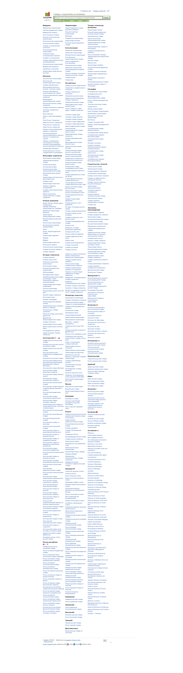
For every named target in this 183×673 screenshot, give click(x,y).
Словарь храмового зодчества (97, 171)
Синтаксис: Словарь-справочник (75, 288)
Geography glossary (94, 489)
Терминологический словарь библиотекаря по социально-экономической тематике (97, 234)
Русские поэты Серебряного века (75, 334)
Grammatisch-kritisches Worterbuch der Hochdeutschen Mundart (75, 490)
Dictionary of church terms (96, 526)
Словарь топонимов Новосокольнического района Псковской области (97, 146)
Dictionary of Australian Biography (98, 519)
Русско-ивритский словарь (96, 381)
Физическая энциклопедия (73, 50)
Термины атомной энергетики (97, 71)
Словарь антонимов (71, 247)
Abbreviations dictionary (95, 446)
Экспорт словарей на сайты (49, 644)
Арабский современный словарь (98, 369)
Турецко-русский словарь (73, 623)
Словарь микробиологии (50, 85)
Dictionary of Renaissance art (96, 553)
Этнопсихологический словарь (97, 104)
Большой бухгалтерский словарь (98, 224)
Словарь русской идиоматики (74, 242)
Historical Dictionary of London (97, 515)
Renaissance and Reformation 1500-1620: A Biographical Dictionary (97, 549)
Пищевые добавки (71, 454)
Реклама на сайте (76, 640)
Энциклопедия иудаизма (50, 235)
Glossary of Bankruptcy (95, 464)
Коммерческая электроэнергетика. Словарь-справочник (74, 457)
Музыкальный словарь (72, 389)
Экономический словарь (95, 221)
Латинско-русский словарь (96, 391)
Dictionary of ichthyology (95, 480)
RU (108, 11)
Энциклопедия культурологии (74, 352)
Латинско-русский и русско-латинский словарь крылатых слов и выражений (97, 399)
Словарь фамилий (49, 257)
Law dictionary (92, 457)
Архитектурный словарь (95, 169)
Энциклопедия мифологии (51, 242)
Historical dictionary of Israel (96, 496)
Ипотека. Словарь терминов (96, 240)
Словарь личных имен (50, 259)
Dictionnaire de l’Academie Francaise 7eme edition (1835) (96, 294)
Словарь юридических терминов (98, 214)
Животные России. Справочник (52, 122)
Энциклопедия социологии (51, 183)
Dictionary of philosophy (95, 466)
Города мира (69, 80)
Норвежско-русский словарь (74, 599)
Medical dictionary (93, 473)
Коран (45, 229)
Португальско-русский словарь (97, 358)
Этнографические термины (51, 330)
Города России (92, 106)
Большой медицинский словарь (53, 30)
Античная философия (50, 167)
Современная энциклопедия (74, 38)
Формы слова (69, 240)
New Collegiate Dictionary (95, 437)
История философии (49, 164)
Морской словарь (93, 60)
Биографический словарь (51, 274)
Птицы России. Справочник (51, 125)
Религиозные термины (50, 244)
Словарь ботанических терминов (53, 107)
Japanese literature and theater (97, 580)
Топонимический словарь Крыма (98, 132)
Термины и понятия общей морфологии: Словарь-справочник (73, 273)
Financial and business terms (96, 459)
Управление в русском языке (74, 96)
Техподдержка (67, 640)
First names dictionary (94, 452)
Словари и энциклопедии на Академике (69, 14)
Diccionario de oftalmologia (96, 320)
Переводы (67, 20)
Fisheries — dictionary (94, 613)
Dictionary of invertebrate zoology (98, 482)
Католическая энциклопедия (52, 223)
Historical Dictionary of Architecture (98, 607)
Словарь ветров (70, 77)
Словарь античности (49, 322)
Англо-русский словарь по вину (52, 518)
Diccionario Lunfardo (94, 337)
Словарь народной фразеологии (75, 211)
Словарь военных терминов (74, 439)
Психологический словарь (51, 43)
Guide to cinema (93, 586)
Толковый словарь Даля (72, 114)
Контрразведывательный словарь (75, 436)
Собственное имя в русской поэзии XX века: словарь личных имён (75, 338)
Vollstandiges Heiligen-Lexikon (74, 482)
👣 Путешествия (48, 641)
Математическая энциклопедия (75, 55)
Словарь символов (49, 251)
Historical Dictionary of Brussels (97, 517)
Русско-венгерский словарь (73, 617)
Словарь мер (92, 204)
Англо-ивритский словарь (96, 386)
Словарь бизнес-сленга (95, 238)
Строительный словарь (95, 166)
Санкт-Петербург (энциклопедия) (98, 111)
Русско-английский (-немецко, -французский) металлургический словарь (98, 56)
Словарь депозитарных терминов (98, 263)
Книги (76, 20)
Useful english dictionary (95, 435)
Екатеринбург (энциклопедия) (97, 113)
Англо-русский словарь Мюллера (53, 368)
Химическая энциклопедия (73, 52)
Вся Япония (91, 120)
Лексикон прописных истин (73, 372)
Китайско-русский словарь (96, 418)
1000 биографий (48, 272)
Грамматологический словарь (74, 102)
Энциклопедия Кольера (72, 40)
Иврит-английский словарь (96, 383)
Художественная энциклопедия (75, 350)
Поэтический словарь (72, 310)
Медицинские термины (50, 32)
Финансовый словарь (94, 217)
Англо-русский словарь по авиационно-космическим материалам (51, 444)
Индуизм (45, 238)
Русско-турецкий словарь (73, 625)
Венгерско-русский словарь (73, 615)
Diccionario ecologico (94, 329)
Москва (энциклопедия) (95, 109)
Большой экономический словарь (98, 219)
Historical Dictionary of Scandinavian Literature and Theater (96, 575)
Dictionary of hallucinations (96, 475)
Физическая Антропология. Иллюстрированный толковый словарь (74, 69)
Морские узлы (92, 63)
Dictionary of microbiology (95, 485)
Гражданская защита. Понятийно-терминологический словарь (75, 463)
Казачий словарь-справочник (52, 295)
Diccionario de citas (93, 326)
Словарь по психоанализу (51, 58)
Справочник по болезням (51, 69)
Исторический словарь (50, 266)
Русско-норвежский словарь (74, 601)
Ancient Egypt (92, 533)
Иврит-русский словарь (95, 379)
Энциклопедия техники (95, 30)
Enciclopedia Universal (94, 315)
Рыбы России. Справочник (51, 120)
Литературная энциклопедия (74, 297)
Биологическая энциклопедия (52, 78)
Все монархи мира (49, 297)
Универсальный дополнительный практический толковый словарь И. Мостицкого (75, 415)
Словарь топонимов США (96, 122)
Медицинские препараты (51, 66)
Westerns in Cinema (94, 601)
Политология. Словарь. (95, 272)
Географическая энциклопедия (97, 91)
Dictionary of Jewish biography (97, 498)
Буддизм (45, 240)
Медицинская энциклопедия (52, 28)
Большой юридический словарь (97, 249)
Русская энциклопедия (50, 288)
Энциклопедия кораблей (95, 65)
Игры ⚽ (85, 20)
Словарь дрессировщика (50, 148)
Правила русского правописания (75, 85)
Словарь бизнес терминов (96, 212)
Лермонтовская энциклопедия (74, 317)
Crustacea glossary (93, 478)
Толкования (58, 20)
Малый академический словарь (75, 126)
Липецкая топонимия (94, 143)
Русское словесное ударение (74, 234)
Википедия (68, 36)
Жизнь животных (48, 114)
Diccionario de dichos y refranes (97, 331)
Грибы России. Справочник (51, 127)
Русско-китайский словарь (96, 421)
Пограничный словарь (72, 441)
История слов (69, 225)
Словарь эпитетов (71, 249)
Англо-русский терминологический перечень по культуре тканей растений (53, 502)
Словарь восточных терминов (52, 249)
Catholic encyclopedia (94, 522)
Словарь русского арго (72, 231)
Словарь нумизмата (71, 428)
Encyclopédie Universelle (95, 290)
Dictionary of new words (95, 444)
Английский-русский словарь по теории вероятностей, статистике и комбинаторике (53, 406)
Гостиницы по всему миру (96, 572)
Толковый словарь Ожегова (73, 117)
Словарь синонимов (71, 245)
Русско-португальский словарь (97, 361)
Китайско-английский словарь (97, 423)
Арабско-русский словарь (96, 367)
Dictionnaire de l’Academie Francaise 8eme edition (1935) (96, 299)
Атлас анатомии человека (51, 35)
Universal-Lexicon (70, 473)
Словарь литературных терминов (75, 300)
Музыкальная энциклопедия (74, 386)
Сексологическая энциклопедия (53, 64)
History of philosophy (94, 468)
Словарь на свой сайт (99, 11)
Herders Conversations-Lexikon (74, 500)
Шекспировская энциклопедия (74, 319)
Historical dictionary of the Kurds (97, 500)
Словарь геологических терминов (98, 175)
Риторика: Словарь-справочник (75, 285)
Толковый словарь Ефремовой (75, 121)
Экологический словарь (95, 198)
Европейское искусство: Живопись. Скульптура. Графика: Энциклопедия (75, 356)
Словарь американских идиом (97, 455)
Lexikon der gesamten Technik (74, 471)
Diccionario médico (93, 318)
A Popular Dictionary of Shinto (97, 531)
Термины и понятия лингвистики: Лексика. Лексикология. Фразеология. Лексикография (75, 255)
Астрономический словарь (73, 65)
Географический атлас (95, 94)
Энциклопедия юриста (95, 247)
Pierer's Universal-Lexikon (73, 476)
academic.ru (47, 20)
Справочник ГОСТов (71, 434)
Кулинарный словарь (71, 398)
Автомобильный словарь (95, 36)
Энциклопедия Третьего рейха (52, 324)
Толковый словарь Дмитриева (74, 124)
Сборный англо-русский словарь (53, 358)
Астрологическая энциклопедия (53, 247)
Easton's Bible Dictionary (95, 524)
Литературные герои (71, 312)
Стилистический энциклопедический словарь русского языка (74, 130)
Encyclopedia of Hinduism (95, 528)
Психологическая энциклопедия (53, 41)
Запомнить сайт (86, 11)
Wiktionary (91, 433)
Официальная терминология (97, 226)
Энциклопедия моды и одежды (75, 451)
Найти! (106, 18)
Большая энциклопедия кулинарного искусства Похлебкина (72, 402)
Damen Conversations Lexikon (74, 494)
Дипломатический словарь (96, 270)
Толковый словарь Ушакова (73, 119)
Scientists (90, 471)
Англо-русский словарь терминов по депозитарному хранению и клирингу (53, 388)
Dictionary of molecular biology (97, 487)
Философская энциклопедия (52, 158)
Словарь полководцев (50, 299)
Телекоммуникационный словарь (98, 82)
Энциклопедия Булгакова (73, 315)
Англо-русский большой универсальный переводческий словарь (52, 354)
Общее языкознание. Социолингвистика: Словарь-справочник (52, 195)
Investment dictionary (94, 462)
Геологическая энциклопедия (97, 173)
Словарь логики (48, 181)
